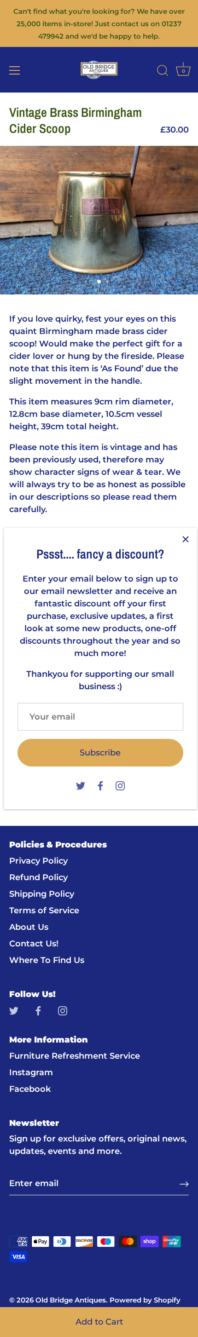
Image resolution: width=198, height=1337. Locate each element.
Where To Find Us (46, 960)
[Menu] (15, 70)
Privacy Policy (38, 861)
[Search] (162, 72)
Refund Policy (38, 877)
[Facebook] (100, 785)
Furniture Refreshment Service (74, 1056)
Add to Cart (99, 1322)
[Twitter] (80, 785)
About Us (28, 927)
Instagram (31, 1072)
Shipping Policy (41, 894)
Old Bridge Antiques (70, 1300)
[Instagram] (120, 785)
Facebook (30, 1089)
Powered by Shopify (145, 1300)
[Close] (185, 539)
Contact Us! (33, 944)
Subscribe (100, 753)
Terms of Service (44, 910)
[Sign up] (184, 1183)
